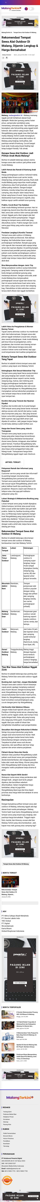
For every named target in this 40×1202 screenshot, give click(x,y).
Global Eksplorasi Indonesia (13, 931)
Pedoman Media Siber (9, 1114)
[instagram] (9, 2)
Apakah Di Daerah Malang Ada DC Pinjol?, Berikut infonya (27, 1046)
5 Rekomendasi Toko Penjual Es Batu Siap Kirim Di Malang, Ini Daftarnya (27, 1035)
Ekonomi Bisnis (7, 1136)
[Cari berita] (37, 2)
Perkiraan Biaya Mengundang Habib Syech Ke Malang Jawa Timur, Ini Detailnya (27, 1056)
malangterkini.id (15, 115)
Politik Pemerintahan (9, 1133)
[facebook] (2, 2)
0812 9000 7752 (22, 1171)
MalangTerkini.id (7, 32)
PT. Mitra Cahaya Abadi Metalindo (15, 916)
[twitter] (5, 2)
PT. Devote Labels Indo (11, 918)
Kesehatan (6, 1143)
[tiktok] (15, 2)
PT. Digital (6, 923)
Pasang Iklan (7, 1124)
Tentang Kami (7, 1111)
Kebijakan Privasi (8, 1117)
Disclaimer (6, 1119)
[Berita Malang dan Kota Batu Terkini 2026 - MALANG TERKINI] (11, 10)
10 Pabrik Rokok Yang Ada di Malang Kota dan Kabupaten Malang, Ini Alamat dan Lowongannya (26, 1024)
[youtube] (12, 2)
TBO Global (6, 921)
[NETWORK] (26, 8)
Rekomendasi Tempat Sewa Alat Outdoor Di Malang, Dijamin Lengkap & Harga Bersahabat (9, 892)
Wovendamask (8, 926)
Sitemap (5, 1122)
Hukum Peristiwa (8, 1138)
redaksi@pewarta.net (13, 1168)
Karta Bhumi (7, 928)
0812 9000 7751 (10, 1171)
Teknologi (6, 1146)
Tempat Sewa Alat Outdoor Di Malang (24, 32)
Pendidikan (6, 1141)
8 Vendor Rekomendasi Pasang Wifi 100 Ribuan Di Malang (27, 1013)
